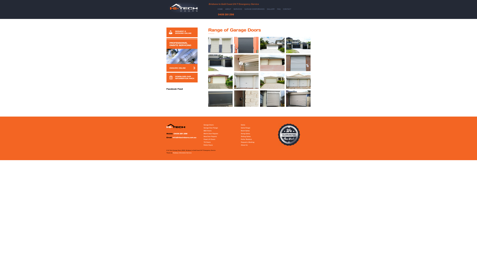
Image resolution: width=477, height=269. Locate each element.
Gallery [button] (271, 9)
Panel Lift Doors (209, 139)
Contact (287, 9)
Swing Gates (245, 133)
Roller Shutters (246, 139)
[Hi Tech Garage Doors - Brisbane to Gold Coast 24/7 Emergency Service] (184, 12)
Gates (243, 125)
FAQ (278, 9)
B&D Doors (207, 131)
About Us (244, 145)
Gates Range (245, 128)
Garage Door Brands (254, 9)
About (228, 9)
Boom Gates (245, 131)
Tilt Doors (207, 142)
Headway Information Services (182, 153)
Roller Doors (208, 145)
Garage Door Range (211, 128)
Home (220, 9)
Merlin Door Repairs (211, 133)
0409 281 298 (226, 14)
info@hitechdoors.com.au (184, 137)
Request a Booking (247, 142)
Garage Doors (209, 125)
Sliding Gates (246, 136)
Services (238, 9)
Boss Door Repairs (210, 136)
